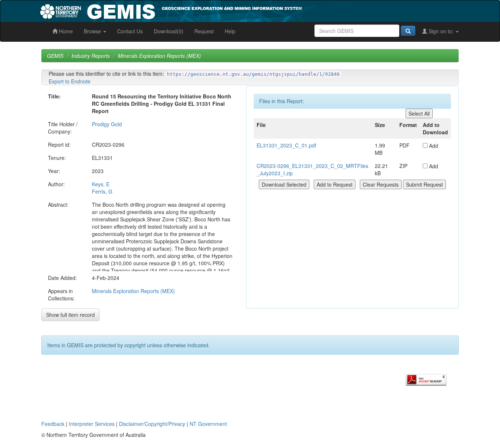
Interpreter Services (92, 423)
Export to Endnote (69, 81)
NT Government (208, 423)
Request (204, 31)
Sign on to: (441, 31)
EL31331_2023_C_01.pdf (286, 145)
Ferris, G (102, 191)
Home (65, 31)
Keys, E (100, 184)
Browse (93, 31)
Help (230, 31)
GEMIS (55, 55)
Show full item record (70, 314)
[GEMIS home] (226, 10)
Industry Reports (90, 55)
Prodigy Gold (107, 124)
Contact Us (130, 31)
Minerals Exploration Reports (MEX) (159, 55)
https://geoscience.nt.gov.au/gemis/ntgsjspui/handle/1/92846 (253, 74)
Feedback (52, 423)
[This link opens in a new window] (426, 379)
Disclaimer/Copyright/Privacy (152, 423)
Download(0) (168, 31)
